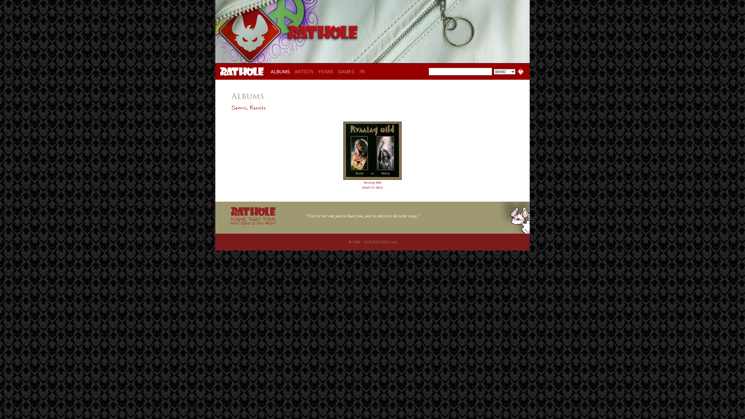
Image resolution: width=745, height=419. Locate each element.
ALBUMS (281, 71)
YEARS (325, 71)
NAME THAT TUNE (253, 221)
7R (362, 71)
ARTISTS (304, 71)
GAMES (346, 71)
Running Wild (372, 182)
